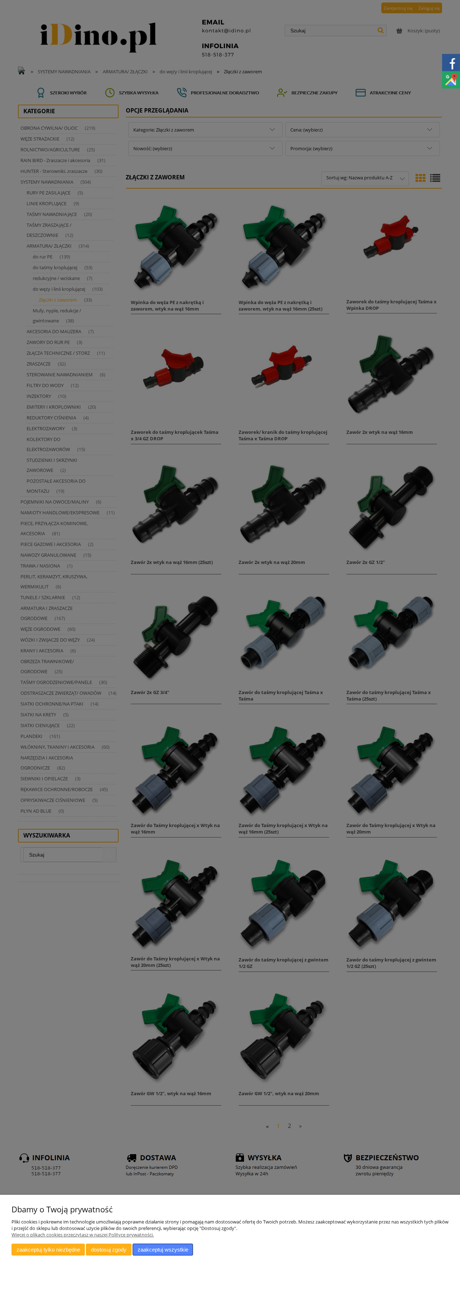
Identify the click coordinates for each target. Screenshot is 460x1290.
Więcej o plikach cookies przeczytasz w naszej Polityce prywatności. (83, 1234)
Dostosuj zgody (108, 1250)
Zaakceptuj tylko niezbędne (48, 1250)
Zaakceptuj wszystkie (163, 1250)
